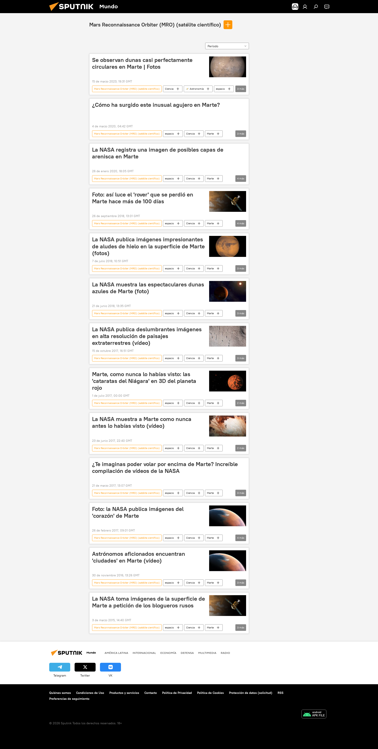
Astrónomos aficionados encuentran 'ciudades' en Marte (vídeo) (138, 557)
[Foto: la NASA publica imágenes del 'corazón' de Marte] (227, 515)
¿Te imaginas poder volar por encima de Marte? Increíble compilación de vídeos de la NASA (165, 467)
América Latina (116, 653)
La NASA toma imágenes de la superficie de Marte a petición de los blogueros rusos (148, 602)
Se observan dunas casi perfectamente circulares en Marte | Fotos (142, 63)
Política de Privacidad (177, 693)
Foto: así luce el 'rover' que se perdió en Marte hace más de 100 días (142, 198)
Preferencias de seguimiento (69, 699)
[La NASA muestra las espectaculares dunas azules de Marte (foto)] (227, 291)
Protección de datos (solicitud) (250, 693)
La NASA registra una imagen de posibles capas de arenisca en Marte (157, 153)
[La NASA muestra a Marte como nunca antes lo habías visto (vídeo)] (227, 426)
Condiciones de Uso (90, 693)
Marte (210, 133)
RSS (281, 693)
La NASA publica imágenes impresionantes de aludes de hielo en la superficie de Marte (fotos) (148, 246)
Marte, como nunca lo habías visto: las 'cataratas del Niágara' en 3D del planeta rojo (144, 381)
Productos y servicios (124, 693)
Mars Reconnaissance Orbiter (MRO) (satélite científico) (155, 24)
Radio (225, 653)
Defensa (187, 653)
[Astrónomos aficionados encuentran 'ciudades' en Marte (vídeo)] (227, 560)
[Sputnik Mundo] (73, 12)
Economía (168, 653)
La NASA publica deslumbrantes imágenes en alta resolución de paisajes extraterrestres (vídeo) (147, 336)
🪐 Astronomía (195, 88)
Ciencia (169, 88)
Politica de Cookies (210, 693)
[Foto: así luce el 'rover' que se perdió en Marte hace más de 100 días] (227, 201)
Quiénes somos (60, 693)
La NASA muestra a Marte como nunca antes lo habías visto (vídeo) (141, 422)
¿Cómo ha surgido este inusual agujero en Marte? (156, 104)
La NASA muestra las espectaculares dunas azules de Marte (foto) (148, 288)
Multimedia (207, 653)
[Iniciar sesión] (305, 6)
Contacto (150, 693)
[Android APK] (314, 714)
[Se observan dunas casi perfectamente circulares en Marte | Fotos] (227, 66)
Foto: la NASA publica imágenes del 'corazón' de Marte (138, 512)
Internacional (144, 653)
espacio (220, 88)
